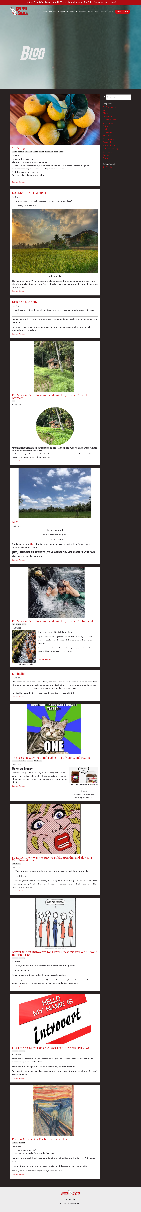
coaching (15, 760)
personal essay (49, 151)
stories (56, 151)
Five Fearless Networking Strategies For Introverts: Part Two (51, 1047)
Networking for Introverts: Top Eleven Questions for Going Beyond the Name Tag (54, 953)
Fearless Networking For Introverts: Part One (41, 1139)
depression (21, 151)
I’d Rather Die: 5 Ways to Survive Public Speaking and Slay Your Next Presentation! (52, 859)
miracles (36, 151)
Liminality (18, 673)
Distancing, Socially (24, 301)
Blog (96, 12)
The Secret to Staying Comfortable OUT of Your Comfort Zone (51, 757)
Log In (110, 12)
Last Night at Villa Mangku (29, 192)
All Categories (109, 107)
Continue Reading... (18, 182)
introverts (30, 760)
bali (13, 401)
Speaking (82, 12)
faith (27, 151)
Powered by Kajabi (70, 1207)
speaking (18, 624)
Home (45, 12)
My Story (52, 12)
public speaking (38, 760)
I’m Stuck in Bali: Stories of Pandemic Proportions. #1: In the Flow (54, 621)
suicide (61, 151)
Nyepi (15, 521)
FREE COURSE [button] (122, 11)
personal (41, 151)
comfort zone (22, 760)
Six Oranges (20, 148)
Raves (90, 12)
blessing (15, 151)
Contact (103, 12)
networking (22, 958)
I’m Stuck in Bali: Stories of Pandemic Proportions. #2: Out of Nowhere (51, 396)
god (31, 151)
